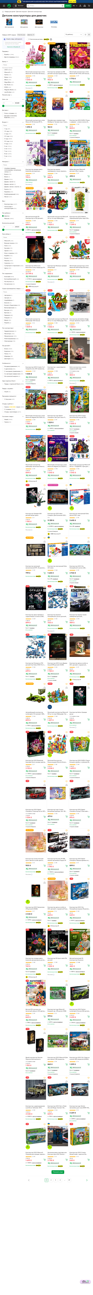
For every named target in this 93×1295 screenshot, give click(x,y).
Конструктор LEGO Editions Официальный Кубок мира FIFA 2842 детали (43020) (79, 217)
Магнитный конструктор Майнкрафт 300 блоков (33, 319)
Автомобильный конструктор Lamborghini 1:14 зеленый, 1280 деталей (35, 713)
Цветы (7, 268)
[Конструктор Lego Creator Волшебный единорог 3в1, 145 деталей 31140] (58, 793)
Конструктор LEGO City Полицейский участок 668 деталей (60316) (77, 567)
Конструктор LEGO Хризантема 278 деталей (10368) (35, 908)
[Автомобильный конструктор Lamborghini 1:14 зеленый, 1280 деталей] (36, 696)
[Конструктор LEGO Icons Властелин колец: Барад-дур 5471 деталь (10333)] (36, 249)
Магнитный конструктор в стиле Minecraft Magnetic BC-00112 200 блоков (35, 416)
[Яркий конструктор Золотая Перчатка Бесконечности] (36, 1041)
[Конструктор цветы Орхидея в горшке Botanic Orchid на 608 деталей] (36, 598)
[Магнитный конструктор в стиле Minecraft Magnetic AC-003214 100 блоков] (58, 448)
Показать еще (6, 95)
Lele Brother (9, 92)
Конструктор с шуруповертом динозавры (56, 368)
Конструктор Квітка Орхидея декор (78, 713)
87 (69, 1180)
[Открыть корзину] (89, 6)
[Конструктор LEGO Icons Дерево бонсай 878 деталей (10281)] (58, 647)
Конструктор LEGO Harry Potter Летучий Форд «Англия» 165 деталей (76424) (57, 1107)
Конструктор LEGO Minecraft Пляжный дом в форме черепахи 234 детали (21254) (35, 1153)
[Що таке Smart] (51, 39)
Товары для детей (10, 11)
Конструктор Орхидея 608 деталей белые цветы (33, 514)
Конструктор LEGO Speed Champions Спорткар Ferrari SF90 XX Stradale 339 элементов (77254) (36, 810)
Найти (68, 6)
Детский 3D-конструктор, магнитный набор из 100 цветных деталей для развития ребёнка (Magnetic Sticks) (35, 1010)
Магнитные (9, 333)
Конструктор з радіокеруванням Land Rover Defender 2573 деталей (35, 1107)
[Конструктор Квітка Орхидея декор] (80, 696)
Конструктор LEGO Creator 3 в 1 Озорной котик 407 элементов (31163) (35, 368)
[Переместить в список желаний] (44, 43)
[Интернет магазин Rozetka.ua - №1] (9, 6)
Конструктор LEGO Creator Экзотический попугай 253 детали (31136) (78, 416)
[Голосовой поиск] (62, 6)
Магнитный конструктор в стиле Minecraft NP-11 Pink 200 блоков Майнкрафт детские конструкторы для (79, 73)
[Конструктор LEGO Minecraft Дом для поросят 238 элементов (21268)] (58, 1041)
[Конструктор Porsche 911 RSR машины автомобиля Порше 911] (58, 842)
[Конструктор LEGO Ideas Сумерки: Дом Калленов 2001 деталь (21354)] (58, 497)
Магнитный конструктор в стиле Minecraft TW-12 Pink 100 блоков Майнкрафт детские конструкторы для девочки (35, 73)
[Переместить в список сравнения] (44, 47)
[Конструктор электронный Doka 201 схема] (58, 550)
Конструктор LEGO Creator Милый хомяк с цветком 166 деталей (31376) (78, 1153)
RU (74, 5)
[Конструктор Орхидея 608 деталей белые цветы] (36, 497)
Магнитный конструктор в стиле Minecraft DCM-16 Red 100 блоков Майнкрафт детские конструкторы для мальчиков (80, 267)
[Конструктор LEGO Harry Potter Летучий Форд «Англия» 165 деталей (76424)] (58, 1089)
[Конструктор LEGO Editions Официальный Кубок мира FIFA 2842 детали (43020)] (80, 200)
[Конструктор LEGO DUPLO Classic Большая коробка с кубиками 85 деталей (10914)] (80, 744)
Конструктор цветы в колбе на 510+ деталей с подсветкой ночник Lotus (79, 664)
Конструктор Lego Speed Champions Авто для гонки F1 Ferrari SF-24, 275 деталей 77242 (57, 416)
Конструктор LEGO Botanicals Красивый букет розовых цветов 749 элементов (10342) (35, 761)
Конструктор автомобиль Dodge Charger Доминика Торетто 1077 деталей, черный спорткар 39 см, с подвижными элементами (79, 320)
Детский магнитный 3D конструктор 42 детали (76, 959)
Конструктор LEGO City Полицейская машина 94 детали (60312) (79, 908)
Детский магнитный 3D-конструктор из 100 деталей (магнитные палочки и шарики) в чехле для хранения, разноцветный (35, 217)
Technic (7, 74)
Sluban (8, 77)
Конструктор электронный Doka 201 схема (57, 567)
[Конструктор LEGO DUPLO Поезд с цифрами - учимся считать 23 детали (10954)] (80, 104)
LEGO (8, 69)
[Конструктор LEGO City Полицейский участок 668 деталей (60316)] (80, 550)
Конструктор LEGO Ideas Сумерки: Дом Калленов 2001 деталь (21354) (56, 514)
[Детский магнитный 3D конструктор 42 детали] (80, 942)
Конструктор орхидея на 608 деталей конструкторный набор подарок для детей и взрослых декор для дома (57, 73)
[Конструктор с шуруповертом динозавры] (58, 350)
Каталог (21, 6)
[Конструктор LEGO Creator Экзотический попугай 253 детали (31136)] (80, 399)
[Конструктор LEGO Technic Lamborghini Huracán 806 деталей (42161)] (80, 993)
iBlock (7, 79)
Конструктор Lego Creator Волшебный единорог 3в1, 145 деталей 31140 (56, 810)
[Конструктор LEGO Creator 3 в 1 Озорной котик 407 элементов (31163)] (36, 350)
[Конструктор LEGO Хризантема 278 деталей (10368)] (36, 891)
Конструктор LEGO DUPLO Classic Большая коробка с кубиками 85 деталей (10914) (80, 761)
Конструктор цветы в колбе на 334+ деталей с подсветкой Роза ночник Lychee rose (57, 908)
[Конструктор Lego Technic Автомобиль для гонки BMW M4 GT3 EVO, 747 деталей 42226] (80, 1089)
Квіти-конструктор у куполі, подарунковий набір (78, 368)
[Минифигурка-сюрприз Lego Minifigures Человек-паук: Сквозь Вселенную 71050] (58, 104)
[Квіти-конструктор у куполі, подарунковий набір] (80, 350)
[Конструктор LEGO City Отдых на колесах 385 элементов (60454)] (80, 1041)
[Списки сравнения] (84, 6)
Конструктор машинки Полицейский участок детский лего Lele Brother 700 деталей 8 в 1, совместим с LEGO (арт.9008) (58, 616)
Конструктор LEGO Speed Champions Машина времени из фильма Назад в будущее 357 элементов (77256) (79, 859)
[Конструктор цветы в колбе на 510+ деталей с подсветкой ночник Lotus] (80, 647)
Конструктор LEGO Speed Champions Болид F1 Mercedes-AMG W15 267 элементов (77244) (79, 810)
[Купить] (44, 79)
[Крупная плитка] (85, 34)
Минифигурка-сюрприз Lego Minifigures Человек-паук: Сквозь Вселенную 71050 (58, 121)
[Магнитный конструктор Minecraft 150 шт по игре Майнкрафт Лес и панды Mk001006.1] (58, 696)
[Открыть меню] (4, 6)
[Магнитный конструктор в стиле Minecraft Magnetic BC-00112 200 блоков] (36, 399)
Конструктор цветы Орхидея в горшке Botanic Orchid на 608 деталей (35, 616)
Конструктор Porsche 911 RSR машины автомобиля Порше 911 (57, 859)
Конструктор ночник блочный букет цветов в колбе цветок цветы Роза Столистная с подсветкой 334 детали (34, 859)
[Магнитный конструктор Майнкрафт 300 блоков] (36, 302)
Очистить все (21, 34)
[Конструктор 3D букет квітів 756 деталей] (58, 942)
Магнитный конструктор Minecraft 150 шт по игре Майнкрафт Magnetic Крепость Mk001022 (58, 217)
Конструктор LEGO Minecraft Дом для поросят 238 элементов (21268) (58, 1058)
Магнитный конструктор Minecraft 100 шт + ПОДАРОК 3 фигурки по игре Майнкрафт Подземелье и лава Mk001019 (80, 465)
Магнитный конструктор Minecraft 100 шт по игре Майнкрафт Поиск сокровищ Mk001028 (58, 320)
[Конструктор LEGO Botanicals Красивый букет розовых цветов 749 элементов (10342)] (36, 744)
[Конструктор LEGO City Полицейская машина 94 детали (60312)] (80, 891)
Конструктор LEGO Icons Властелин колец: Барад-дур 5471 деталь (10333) (36, 267)
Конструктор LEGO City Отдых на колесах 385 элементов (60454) (79, 1058)
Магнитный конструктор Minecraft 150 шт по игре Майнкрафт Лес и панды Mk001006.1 (58, 713)
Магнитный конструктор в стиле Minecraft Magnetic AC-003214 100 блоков (58, 465)
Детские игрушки (21, 11)
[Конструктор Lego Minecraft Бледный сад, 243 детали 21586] (58, 993)
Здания (8, 250)
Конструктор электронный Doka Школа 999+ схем (79, 514)
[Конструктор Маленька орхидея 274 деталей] (58, 249)
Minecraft (8, 72)
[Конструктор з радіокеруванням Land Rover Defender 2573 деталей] (36, 1089)
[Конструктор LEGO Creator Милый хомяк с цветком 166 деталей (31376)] (80, 1136)
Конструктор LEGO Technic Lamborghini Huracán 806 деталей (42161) (80, 1010)
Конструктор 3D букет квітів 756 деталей (57, 959)
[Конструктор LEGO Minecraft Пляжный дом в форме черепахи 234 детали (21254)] (36, 1136)
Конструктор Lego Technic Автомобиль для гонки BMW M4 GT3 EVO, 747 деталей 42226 (79, 1107)
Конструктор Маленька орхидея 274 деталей (57, 266)
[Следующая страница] (87, 1180)
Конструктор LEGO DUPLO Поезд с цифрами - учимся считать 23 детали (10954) (80, 121)
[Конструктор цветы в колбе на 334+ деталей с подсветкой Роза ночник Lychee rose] (58, 891)
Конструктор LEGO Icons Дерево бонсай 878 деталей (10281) (57, 664)
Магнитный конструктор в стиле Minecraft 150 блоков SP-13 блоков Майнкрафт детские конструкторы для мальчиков (35, 121)
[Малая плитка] (89, 34)
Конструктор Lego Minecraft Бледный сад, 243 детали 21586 (57, 1010)
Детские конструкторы (35, 11)
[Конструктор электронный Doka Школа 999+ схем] (80, 497)
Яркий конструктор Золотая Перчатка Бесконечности (34, 1058)
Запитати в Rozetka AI (13, 47)
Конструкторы (10, 204)
